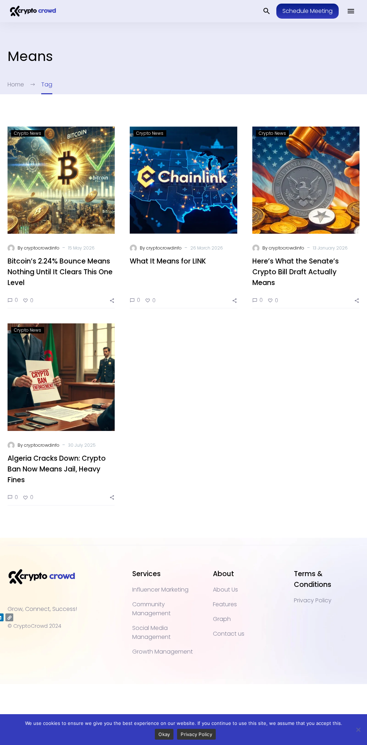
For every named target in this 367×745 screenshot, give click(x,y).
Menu (351, 11)
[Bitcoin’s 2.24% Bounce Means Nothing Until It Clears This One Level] (61, 180)
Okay (164, 734)
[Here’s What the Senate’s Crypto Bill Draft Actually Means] (305, 180)
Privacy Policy (196, 734)
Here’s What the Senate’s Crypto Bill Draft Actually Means (295, 272)
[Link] (9, 617)
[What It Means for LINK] (183, 180)
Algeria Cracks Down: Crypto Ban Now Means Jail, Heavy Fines (57, 469)
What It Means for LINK (168, 261)
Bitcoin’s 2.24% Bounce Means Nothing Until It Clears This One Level (60, 272)
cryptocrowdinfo (41, 248)
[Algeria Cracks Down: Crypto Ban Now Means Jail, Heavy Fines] (61, 377)
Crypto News (27, 133)
